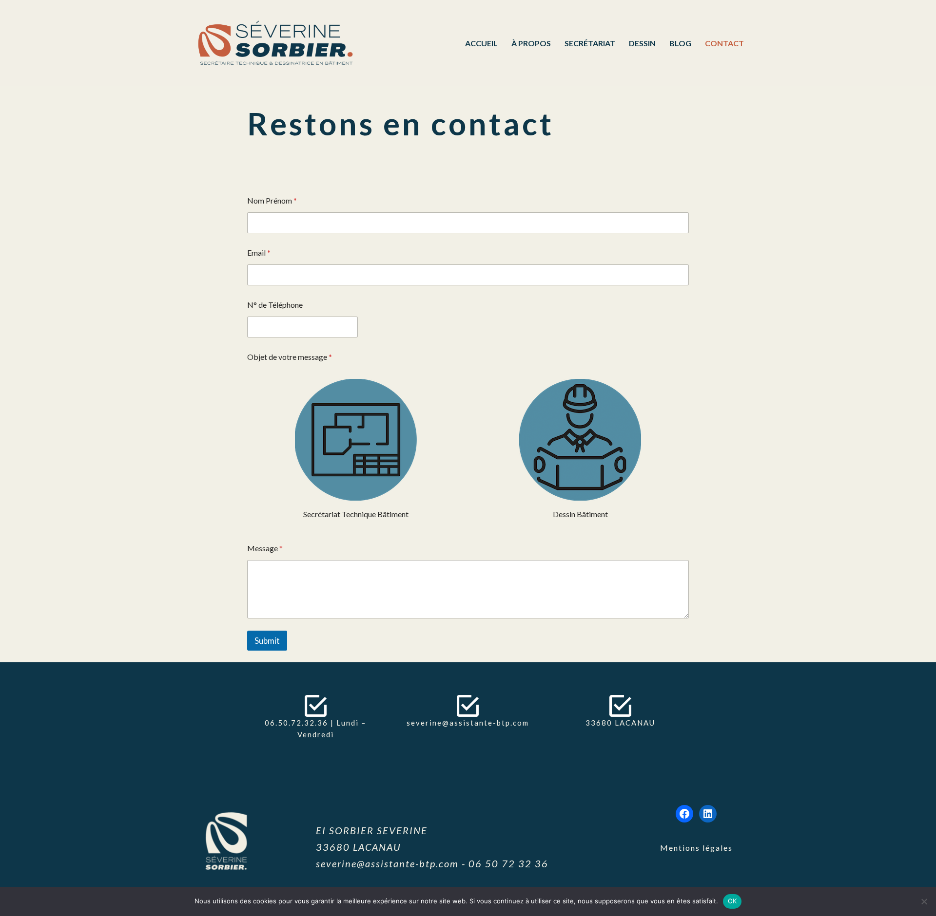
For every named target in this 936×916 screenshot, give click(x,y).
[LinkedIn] (708, 814)
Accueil (481, 43)
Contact (724, 43)
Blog (680, 43)
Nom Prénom (272, 200)
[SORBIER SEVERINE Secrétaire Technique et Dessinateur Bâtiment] (278, 43)
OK (732, 901)
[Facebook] (684, 814)
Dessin (642, 43)
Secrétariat (590, 43)
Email (259, 252)
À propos (531, 43)
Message (265, 548)
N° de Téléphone (275, 304)
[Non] (924, 901)
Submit (267, 641)
